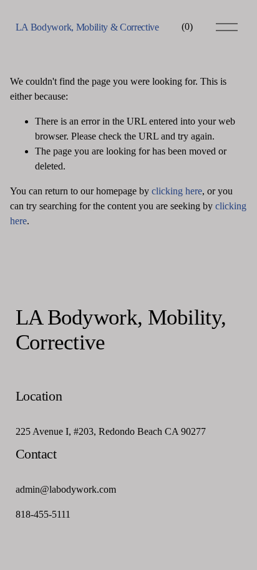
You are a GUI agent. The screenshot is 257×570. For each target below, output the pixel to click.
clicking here (177, 191)
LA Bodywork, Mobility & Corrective (87, 27)
